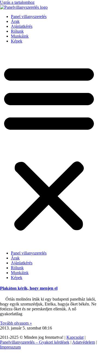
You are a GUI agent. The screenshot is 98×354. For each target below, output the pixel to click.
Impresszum (10, 347)
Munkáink (20, 36)
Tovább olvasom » (16, 323)
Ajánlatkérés (21, 26)
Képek (16, 41)
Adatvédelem (83, 342)
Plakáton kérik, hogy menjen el (28, 288)
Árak (15, 21)
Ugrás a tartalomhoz (17, 2)
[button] (49, 147)
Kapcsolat (75, 337)
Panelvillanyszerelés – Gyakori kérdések (34, 342)
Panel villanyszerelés (29, 16)
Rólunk (17, 31)
